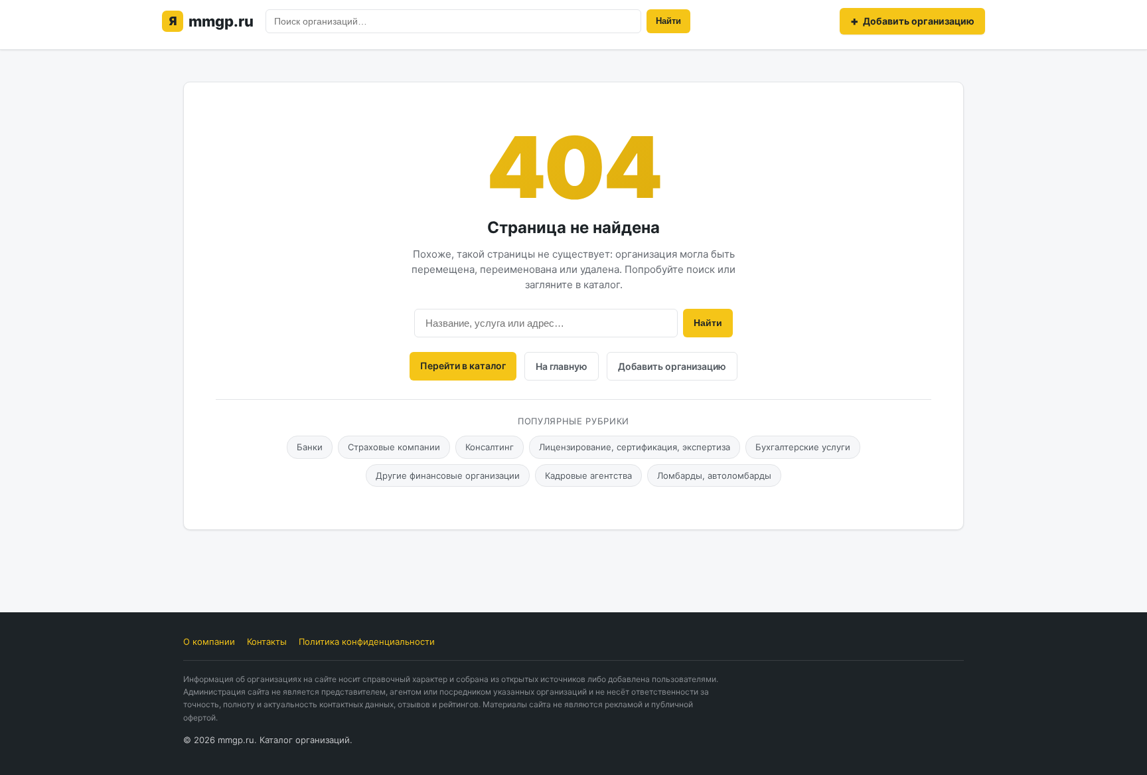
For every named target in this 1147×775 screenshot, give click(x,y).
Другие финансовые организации (448, 475)
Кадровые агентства (588, 475)
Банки (310, 447)
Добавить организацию (672, 366)
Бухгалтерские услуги (802, 447)
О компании (209, 641)
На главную (561, 366)
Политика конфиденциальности (367, 641)
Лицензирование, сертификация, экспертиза (634, 447)
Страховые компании (394, 447)
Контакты (267, 641)
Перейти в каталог (463, 365)
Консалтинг (489, 447)
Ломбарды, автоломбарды (714, 475)
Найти (668, 21)
